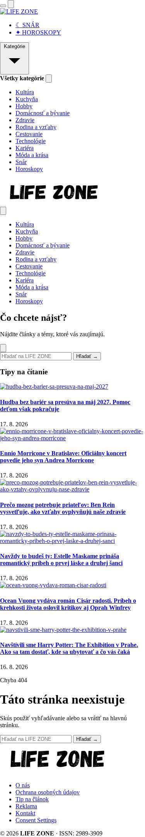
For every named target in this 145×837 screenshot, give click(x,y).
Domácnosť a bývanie (42, 113)
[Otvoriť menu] (3, 6)
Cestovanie (29, 134)
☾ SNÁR (27, 25)
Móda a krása (31, 155)
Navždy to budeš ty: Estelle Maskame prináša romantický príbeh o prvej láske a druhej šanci (61, 559)
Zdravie (24, 120)
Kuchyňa (26, 99)
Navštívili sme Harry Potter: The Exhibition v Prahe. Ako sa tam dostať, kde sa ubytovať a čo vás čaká (69, 648)
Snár (21, 162)
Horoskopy (29, 169)
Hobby (23, 106)
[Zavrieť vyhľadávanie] (3, 348)
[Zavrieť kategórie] (49, 78)
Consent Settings (35, 820)
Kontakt (25, 813)
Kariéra (24, 148)
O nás (22, 785)
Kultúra (24, 92)
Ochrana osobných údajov (47, 792)
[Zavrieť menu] (3, 211)
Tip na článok (32, 799)
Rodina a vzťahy (35, 127)
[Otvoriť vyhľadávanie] (11, 4)
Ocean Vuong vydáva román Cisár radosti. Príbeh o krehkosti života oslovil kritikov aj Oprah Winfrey (68, 604)
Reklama (26, 806)
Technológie (30, 141)
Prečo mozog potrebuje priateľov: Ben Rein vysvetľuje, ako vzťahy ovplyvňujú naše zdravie (63, 508)
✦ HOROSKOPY (38, 32)
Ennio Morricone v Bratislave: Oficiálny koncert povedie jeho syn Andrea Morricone (63, 456)
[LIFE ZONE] (19, 11)
